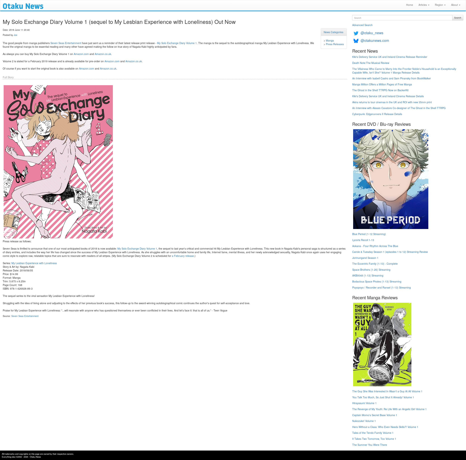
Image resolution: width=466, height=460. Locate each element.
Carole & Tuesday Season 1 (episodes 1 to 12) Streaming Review (390, 252)
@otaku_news (372, 32)
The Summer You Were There (369, 445)
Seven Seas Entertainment (65, 43)
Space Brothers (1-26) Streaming (371, 269)
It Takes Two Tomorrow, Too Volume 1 (374, 439)
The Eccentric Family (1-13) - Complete (375, 263)
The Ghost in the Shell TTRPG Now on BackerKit (380, 90)
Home (409, 5)
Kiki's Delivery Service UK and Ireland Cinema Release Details (388, 96)
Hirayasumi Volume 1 (364, 403)
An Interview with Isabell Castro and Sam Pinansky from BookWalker (391, 78)
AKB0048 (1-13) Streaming (367, 275)
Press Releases (335, 44)
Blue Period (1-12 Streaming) (369, 234)
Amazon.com (81, 54)
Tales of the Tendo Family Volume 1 (373, 433)
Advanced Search (362, 25)
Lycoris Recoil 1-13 (363, 240)
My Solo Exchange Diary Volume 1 (177, 43)
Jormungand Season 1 (365, 258)
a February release (183, 256)
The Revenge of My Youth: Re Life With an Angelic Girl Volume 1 (389, 409)
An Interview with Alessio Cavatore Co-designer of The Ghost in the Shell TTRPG (399, 108)
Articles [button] (423, 5)
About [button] (455, 5)
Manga (330, 40)
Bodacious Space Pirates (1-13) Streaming (376, 281)
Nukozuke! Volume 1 (364, 421)
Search (457, 17)
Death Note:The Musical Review (370, 63)
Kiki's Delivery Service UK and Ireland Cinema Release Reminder (389, 57)
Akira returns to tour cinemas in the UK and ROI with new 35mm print (392, 102)
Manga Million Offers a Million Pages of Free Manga (382, 84)
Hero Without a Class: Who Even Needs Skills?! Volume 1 (385, 427)
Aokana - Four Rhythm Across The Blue (375, 246)
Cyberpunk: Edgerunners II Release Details (377, 114)
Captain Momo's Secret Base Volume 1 (374, 415)
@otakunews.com (375, 40)
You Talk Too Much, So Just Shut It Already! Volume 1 (383, 397)
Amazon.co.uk (103, 54)
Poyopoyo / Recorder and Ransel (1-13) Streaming (381, 287)
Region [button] (439, 5)
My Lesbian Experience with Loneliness (34, 263)
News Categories (333, 32)
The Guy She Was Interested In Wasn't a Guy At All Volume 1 (387, 391)
